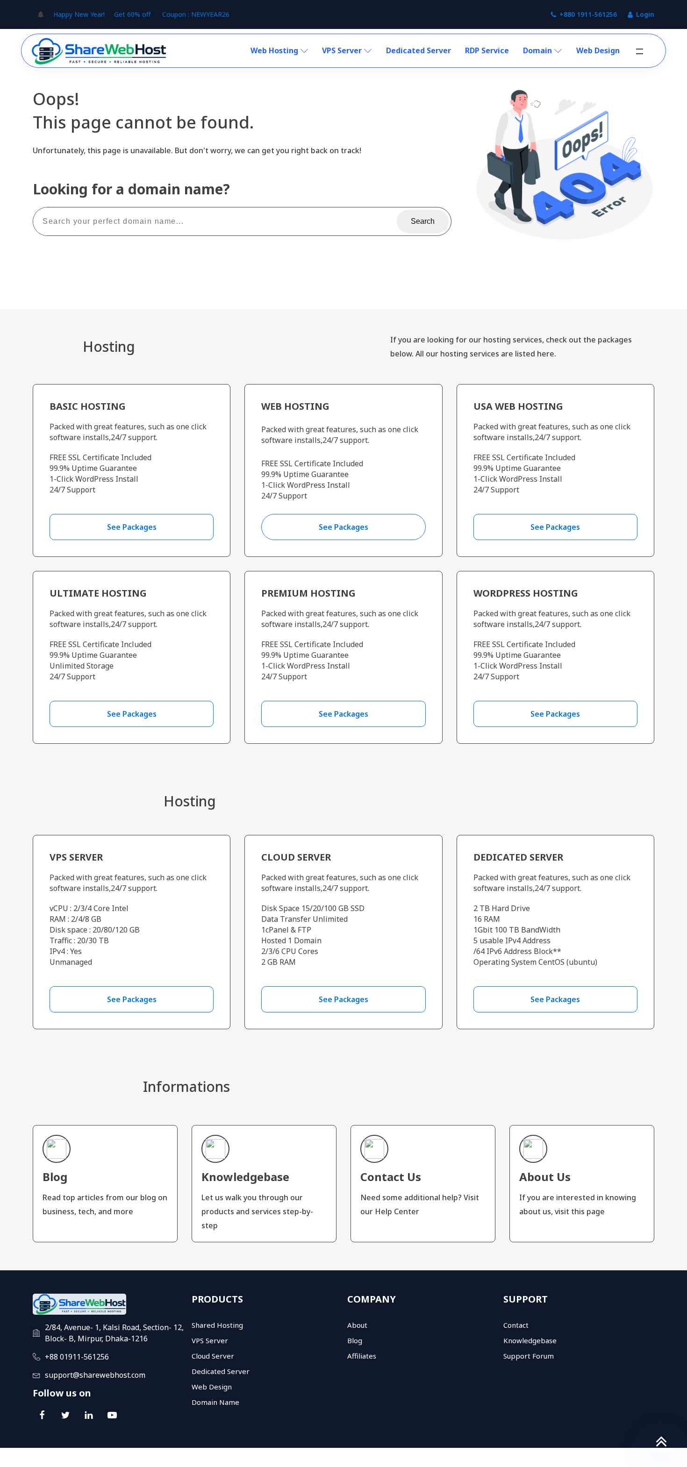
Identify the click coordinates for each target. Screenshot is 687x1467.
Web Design (598, 50)
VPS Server (342, 50)
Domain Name (215, 1402)
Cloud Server (213, 1355)
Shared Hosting (217, 1325)
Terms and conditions (571, 1457)
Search (423, 221)
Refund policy (634, 1457)
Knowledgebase (530, 1340)
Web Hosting (274, 50)
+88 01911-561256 (77, 1357)
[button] (639, 51)
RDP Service (487, 50)
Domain (537, 50)
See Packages (132, 527)
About (357, 1325)
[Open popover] (41, 14)
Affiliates (361, 1355)
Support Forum (528, 1355)
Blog (354, 1340)
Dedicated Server (418, 50)
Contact (516, 1325)
